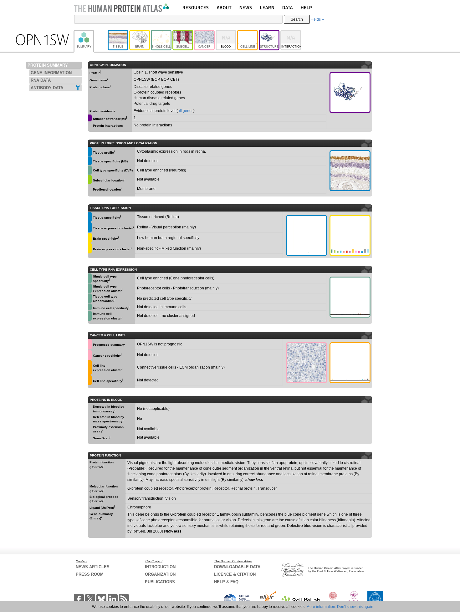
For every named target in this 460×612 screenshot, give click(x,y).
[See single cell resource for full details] (90, 170)
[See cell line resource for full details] (90, 367)
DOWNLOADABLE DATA (237, 566)
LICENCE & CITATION (235, 574)
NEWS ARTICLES (93, 566)
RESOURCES (195, 7)
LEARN (267, 7)
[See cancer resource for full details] (90, 344)
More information (320, 606)
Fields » (317, 19)
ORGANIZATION (160, 574)
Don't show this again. (355, 606)
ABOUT (224, 7)
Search (297, 19)
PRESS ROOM (90, 574)
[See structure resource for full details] (350, 92)
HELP (306, 7)
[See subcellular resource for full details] (90, 179)
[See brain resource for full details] (90, 238)
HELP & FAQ (226, 581)
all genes (185, 111)
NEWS (245, 7)
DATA (287, 7)
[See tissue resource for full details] (90, 151)
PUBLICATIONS (160, 581)
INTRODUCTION (160, 566)
